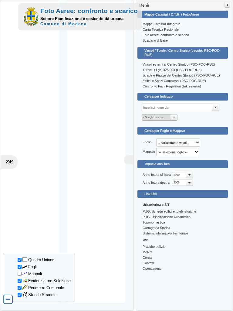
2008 (177, 182)
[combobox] (182, 175)
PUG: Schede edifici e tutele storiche (169, 211)
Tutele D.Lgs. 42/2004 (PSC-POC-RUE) (172, 70)
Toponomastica (154, 222)
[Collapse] (227, 5)
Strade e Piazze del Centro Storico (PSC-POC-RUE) (181, 75)
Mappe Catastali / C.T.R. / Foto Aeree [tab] (171, 14)
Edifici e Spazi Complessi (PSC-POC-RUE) (174, 81)
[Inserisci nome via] (216, 107)
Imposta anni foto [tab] (157, 164)
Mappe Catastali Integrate (161, 24)
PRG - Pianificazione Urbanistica (167, 217)
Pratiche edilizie (154, 246)
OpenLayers (152, 268)
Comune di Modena (63, 24)
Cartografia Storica (156, 228)
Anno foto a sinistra (157, 174)
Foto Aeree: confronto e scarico (166, 35)
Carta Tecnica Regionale (161, 29)
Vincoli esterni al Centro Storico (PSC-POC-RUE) (179, 64)
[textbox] (180, 107)
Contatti (148, 263)
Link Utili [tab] (150, 194)
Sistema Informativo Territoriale (165, 233)
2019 (177, 174)
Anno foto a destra (156, 182)
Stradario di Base (155, 40)
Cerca (147, 257)
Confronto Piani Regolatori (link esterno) (172, 86)
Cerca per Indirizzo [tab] (158, 96)
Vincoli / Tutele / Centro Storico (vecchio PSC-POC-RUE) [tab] (182, 52)
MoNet (147, 252)
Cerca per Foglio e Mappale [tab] (164, 130)
